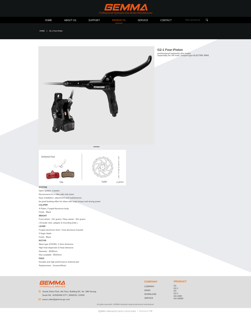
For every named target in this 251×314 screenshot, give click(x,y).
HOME (42, 31)
